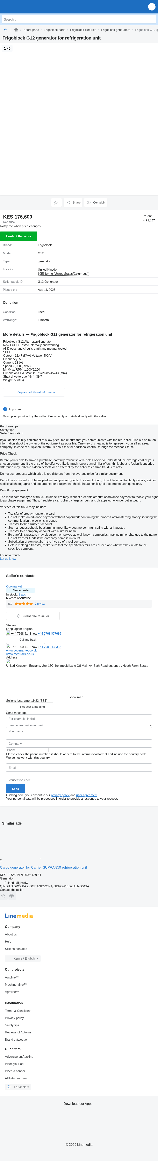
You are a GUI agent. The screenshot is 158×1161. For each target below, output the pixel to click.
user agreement (86, 795)
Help (8, 941)
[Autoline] (16, 29)
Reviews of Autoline (18, 1032)
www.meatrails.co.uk (20, 654)
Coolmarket (14, 586)
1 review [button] (40, 603)
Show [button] (33, 633)
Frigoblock (45, 245)
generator (44, 261)
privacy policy (60, 795)
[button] (152, 6)
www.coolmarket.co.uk (21, 650)
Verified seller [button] (21, 590)
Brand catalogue (16, 1039)
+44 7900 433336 (49, 647)
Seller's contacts (16, 948)
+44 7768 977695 (49, 633)
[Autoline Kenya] (26, 6)
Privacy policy (14, 1018)
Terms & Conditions (18, 1010)
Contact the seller (18, 236)
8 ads (22, 594)
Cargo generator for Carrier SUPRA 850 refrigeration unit (43, 867)
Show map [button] (76, 697)
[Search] (152, 19)
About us (11, 934)
